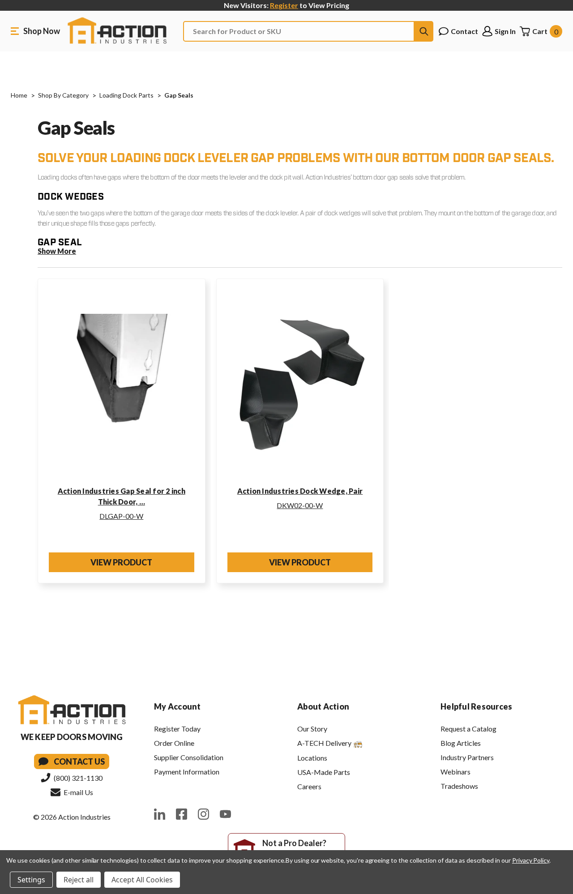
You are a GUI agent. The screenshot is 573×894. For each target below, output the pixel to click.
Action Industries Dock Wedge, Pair (300, 491)
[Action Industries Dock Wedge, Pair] (300, 385)
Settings (31, 880)
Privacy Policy (530, 860)
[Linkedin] (159, 814)
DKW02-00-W (300, 505)
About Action (323, 706)
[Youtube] (225, 814)
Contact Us (79, 761)
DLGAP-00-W (121, 516)
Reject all (79, 880)
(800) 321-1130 (77, 778)
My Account (177, 706)
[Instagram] (203, 814)
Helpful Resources (476, 706)
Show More (57, 251)
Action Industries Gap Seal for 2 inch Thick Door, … (121, 496)
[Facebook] (181, 814)
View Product (121, 562)
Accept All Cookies (142, 880)
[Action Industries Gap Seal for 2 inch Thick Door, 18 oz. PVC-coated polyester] (121, 385)
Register (284, 5)
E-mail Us (77, 792)
